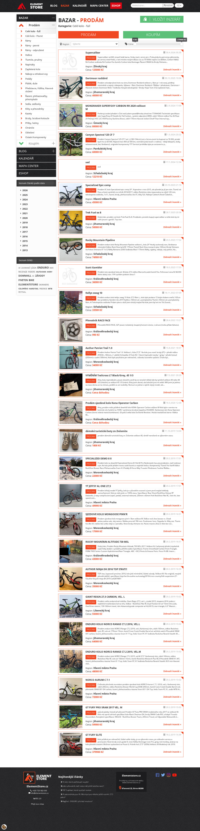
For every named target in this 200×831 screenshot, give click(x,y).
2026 (25, 190)
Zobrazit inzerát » (172, 69)
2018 (25, 227)
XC (33, 276)
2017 (25, 231)
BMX (51, 268)
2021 (25, 213)
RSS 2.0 (38, 798)
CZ (178, 5)
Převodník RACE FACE (98, 320)
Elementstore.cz (131, 775)
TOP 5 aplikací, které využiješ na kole (76, 790)
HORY (49, 271)
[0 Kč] (135, 44)
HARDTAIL (34, 288)
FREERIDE (43, 288)
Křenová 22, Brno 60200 (132, 788)
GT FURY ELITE (94, 734)
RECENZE (22, 271)
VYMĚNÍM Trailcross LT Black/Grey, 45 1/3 (109, 375)
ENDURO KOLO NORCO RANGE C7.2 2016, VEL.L (113, 624)
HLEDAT (169, 5)
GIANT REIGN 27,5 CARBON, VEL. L (105, 596)
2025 (25, 194)
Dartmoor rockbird (96, 78)
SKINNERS (44, 284)
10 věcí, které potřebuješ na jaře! (75, 782)
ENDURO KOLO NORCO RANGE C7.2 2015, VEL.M (113, 651)
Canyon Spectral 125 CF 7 (100, 134)
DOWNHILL (24, 275)
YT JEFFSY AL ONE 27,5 (98, 486)
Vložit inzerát (167, 19)
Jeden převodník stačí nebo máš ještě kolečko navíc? (83, 786)
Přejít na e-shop (37, 804)
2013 (25, 250)
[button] (95, 43)
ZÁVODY (40, 275)
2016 (25, 236)
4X (19, 268)
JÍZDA (33, 267)
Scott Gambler (94, 267)
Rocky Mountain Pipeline (100, 240)
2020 (25, 218)
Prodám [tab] (88, 34)
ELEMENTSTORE (28, 284)
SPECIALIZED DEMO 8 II (99, 458)
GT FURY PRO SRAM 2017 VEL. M (104, 707)
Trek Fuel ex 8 (93, 212)
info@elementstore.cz (40, 793)
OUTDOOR (41, 271)
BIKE (31, 280)
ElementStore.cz (37, 786)
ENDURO (43, 267)
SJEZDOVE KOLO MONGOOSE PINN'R (107, 514)
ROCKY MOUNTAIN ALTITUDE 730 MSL (107, 541)
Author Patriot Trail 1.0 (99, 348)
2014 (25, 245)
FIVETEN (23, 280)
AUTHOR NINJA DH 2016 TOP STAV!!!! (106, 569)
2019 (25, 222)
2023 (25, 204)
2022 (25, 208)
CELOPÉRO (23, 288)
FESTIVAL (22, 292)
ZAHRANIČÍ (25, 268)
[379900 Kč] (181, 44)
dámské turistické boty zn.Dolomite (106, 431)
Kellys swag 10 (94, 292)
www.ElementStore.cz (131, 782)
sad (88, 162)
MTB (50, 288)
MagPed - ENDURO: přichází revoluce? (77, 801)
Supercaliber (93, 52)
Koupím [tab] (153, 34)
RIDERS (31, 271)
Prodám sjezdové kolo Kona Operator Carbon (112, 403)
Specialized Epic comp (98, 185)
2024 (25, 199)
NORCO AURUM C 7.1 (98, 679)
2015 (25, 241)
